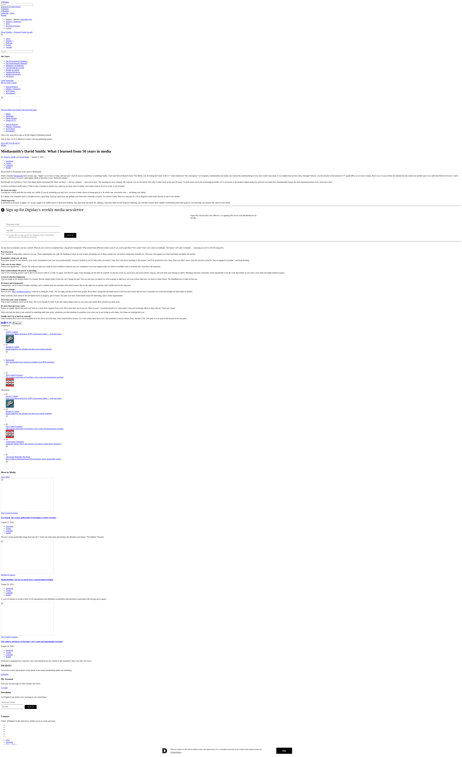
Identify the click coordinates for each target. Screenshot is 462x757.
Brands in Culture (12, 70)
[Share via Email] (10, 323)
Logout (8, 28)
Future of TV (11, 120)
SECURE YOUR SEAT (10, 143)
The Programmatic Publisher (16, 61)
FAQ (8, 24)
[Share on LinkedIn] (2, 323)
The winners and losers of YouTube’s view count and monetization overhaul (34, 377)
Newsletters (10, 93)
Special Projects (12, 87)
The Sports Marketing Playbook (18, 457)
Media (8, 114)
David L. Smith (10, 157)
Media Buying (11, 118)
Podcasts (17, 32)
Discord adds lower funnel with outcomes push (19, 110)
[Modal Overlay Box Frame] (231, 225)
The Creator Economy (14, 375)
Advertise (9, 742)
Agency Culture (12, 332)
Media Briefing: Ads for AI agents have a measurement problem (27, 580)
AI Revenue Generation (15, 442)
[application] (231, 750)
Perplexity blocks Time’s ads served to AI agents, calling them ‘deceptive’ (34, 444)
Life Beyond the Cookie (15, 68)
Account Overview (13, 26)
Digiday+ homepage (13, 22)
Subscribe (4, 13)
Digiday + (10, 32)
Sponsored (10, 360)
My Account (5, 83)
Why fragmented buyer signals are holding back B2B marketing (30, 362)
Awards (30, 32)
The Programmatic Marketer (16, 63)
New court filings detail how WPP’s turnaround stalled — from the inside (33, 334)
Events (23, 32)
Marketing (10, 116)
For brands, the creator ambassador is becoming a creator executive (28, 518)
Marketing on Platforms (15, 66)
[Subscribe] (5, 11)
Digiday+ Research (13, 89)
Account (4, 688)
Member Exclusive (8, 575)
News (3, 32)
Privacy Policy (11, 744)
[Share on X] (7, 323)
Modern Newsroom (13, 74)
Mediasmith (18, 176)
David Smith (24, 157)
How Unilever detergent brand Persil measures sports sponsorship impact (33, 459)
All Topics (10, 76)
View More (5, 477)
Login (12, 13)
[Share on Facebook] (5, 323)
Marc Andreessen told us (21, 292)
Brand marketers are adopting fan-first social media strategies (29, 349)
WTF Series (10, 91)
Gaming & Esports (13, 72)
